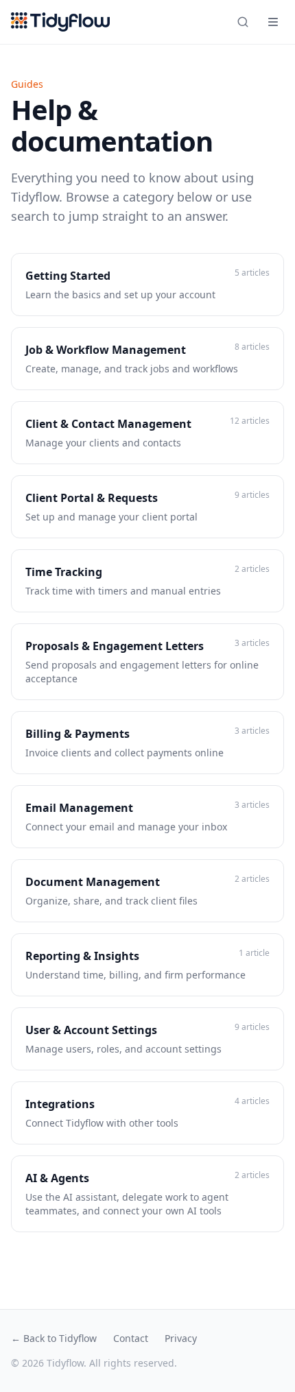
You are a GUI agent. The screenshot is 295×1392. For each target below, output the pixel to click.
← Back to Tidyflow (54, 1338)
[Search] (243, 22)
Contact (130, 1338)
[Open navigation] (273, 22)
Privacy (181, 1338)
